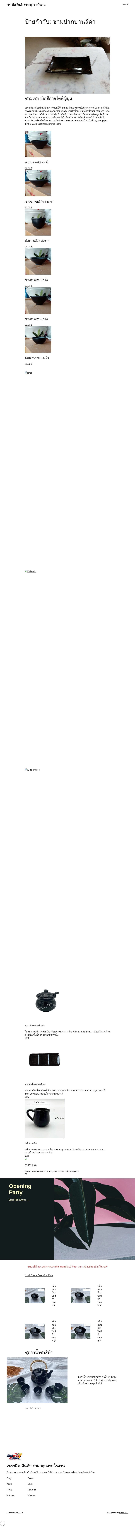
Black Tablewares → (19, 1199)
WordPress (123, 1513)
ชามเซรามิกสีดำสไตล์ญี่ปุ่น (48, 98)
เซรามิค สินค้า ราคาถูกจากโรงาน (26, 4)
